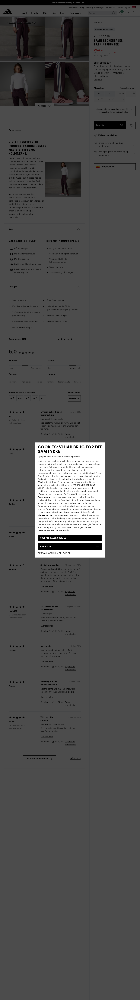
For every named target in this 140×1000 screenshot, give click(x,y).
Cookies (71, 494)
